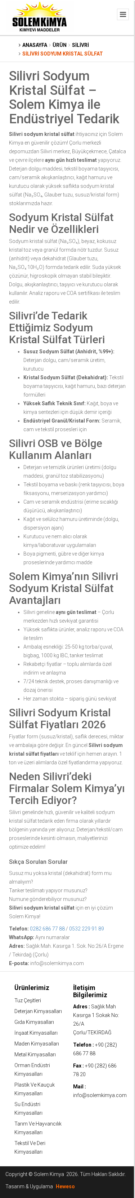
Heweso (65, 1186)
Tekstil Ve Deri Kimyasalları (29, 1147)
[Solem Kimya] (50, 17)
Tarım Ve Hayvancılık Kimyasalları (38, 1128)
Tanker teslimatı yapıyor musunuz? (48, 890)
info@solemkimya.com (100, 1095)
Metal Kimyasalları (35, 1054)
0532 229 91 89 (86, 929)
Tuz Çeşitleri (27, 1000)
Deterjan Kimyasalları (38, 1011)
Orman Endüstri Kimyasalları (32, 1069)
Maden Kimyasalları (36, 1044)
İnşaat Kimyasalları (36, 1033)
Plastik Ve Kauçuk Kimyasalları (34, 1089)
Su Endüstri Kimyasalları (28, 1108)
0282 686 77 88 (47, 929)
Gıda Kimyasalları (34, 1022)
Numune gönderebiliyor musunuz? (48, 899)
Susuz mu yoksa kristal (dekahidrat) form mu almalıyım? (60, 877)
